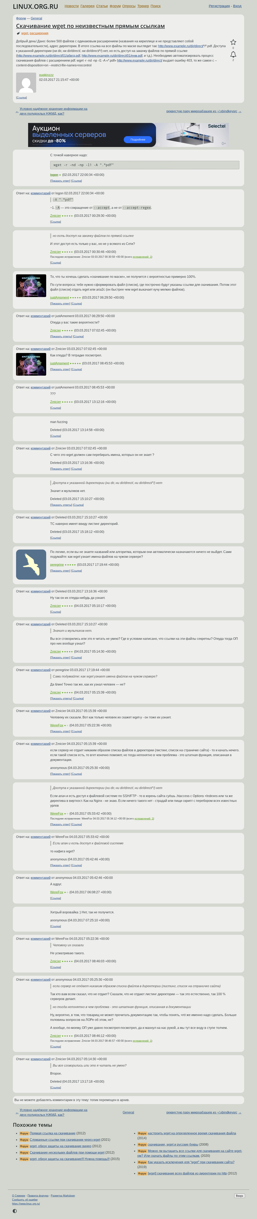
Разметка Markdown (63, 1195)
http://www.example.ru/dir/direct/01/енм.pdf (112, 55)
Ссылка (21, 97)
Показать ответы (61, 336)
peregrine (57, 564)
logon (54, 174)
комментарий (41, 193)
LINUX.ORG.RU (35, 6)
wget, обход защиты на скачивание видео (60, 1146)
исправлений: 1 (142, 256)
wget (24, 33)
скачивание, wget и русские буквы (173, 1144)
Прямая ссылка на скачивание (52, 1133)
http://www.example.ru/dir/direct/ (180, 46)
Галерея (88, 6)
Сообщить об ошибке (25, 1199)
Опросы (129, 6)
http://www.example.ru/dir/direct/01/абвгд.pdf (48, 55)
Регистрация (219, 6)
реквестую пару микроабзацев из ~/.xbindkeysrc (201, 111)
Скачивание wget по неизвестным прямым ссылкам (90, 25)
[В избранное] (233, 42)
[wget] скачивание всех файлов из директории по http (187, 1173)
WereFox (56, 725)
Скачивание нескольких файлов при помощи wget (67, 1152)
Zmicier (55, 215)
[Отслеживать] (233, 54)
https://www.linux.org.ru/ (26, 1203)
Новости (72, 6)
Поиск (156, 6)
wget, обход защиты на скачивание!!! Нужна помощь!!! (70, 1159)
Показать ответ (60, 180)
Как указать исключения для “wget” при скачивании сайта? (191, 1162)
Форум (115, 6)
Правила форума (38, 1195)
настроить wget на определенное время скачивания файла (192, 1133)
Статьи (102, 6)
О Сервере (18, 1195)
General (36, 18)
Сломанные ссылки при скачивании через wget (65, 1139)
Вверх (239, 1195)
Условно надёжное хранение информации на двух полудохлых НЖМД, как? (53, 111)
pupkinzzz (46, 75)
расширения (39, 33)
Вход (237, 6)
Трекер (143, 6)
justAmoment (59, 297)
